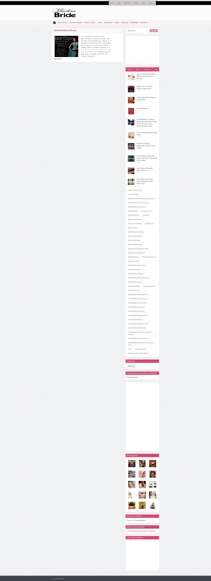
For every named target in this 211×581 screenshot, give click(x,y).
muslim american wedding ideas (136, 253)
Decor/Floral (63, 22)
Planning (124, 22)
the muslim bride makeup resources (137, 315)
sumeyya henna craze (134, 290)
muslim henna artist (133, 261)
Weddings (134, 22)
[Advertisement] (142, 50)
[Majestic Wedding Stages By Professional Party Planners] (132, 505)
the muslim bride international (136, 311)
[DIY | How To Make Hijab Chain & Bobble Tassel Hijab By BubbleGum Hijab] (142, 474)
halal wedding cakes (133, 215)
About (112, 3)
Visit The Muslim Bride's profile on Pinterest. (141, 531)
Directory (143, 22)
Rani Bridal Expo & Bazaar (65, 30)
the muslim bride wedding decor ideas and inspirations (139, 333)
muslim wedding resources (135, 282)
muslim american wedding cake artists (138, 248)
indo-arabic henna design (135, 236)
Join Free (127, 3)
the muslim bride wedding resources (138, 338)
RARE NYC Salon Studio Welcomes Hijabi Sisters (145, 87)
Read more (58, 59)
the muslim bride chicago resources (137, 298)
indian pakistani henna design (136, 232)
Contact (150, 3)
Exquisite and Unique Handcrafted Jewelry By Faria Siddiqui (146, 145)
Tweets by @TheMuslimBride (136, 520)
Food (100, 22)
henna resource (149, 223)
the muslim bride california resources (138, 294)
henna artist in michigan (134, 219)
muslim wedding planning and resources (139, 278)
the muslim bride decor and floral (137, 303)
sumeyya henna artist (149, 286)
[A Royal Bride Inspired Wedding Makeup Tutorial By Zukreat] (153, 474)
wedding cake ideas (141, 349)
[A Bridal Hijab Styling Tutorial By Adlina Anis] (153, 495)
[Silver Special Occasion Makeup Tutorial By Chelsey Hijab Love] (142, 495)
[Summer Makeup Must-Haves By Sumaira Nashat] (153, 484)
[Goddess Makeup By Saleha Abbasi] (132, 484)
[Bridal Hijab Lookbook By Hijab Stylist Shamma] (132, 495)
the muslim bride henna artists (136, 307)
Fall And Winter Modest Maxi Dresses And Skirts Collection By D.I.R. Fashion (147, 158)
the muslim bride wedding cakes (137, 328)
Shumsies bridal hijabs (134, 286)
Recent (138, 69)
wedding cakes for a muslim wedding (138, 353)
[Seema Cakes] (142, 484)
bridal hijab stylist (133, 211)
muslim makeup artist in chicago (137, 265)
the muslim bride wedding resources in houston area (141, 344)
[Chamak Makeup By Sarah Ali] (153, 464)
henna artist (146, 215)
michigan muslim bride (134, 240)
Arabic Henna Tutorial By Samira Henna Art (145, 169)
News (117, 22)
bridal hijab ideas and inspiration (137, 207)
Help (143, 3)
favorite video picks (147, 211)
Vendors (136, 3)
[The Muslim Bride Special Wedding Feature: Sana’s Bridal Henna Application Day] (142, 464)
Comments (147, 69)
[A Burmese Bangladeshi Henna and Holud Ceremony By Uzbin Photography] (132, 474)
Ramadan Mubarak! (143, 108)
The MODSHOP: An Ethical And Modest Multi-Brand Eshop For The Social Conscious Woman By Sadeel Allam (147, 122)
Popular (129, 69)
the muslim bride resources (135, 319)
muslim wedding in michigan (136, 273)
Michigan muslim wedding (135, 244)
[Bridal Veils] (142, 505)
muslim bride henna (133, 257)
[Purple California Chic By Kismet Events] (132, 464)
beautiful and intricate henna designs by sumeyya (141, 198)
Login (119, 3)
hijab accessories (132, 227)
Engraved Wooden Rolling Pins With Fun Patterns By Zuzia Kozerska (146, 76)
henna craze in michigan (134, 223)
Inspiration (108, 22)
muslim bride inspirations (149, 257)
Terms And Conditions (58, 579)
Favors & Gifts (90, 22)
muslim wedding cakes (134, 269)
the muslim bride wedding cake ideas (138, 323)
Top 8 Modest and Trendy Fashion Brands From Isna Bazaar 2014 (145, 181)
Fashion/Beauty (76, 22)
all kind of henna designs (135, 190)
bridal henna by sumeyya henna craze (138, 202)
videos (130, 349)
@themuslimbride (132, 377)
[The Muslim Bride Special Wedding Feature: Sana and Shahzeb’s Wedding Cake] (153, 505)
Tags (155, 69)
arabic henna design (133, 194)
